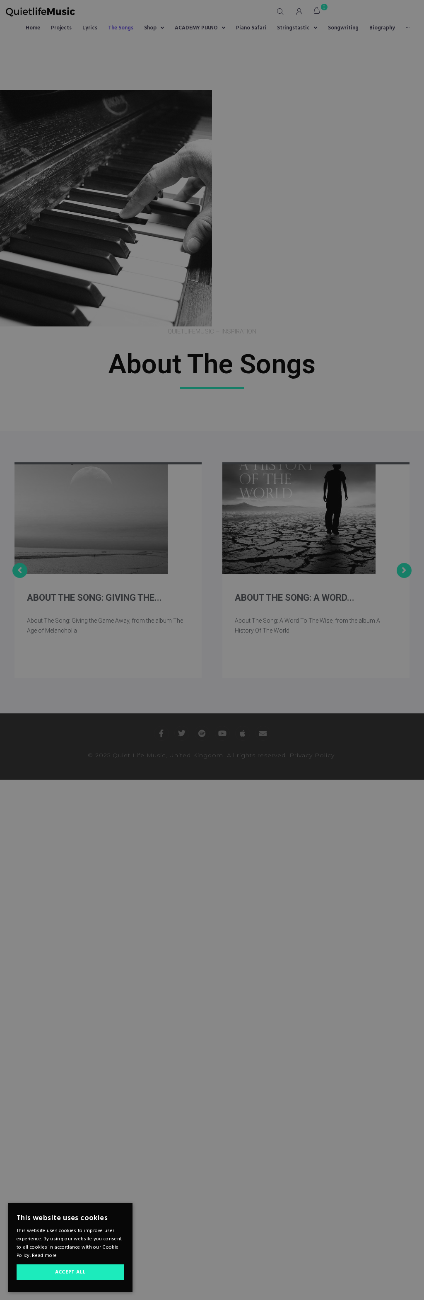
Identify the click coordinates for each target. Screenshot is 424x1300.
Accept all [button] (70, 1272)
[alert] (212, 650)
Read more (44, 1256)
